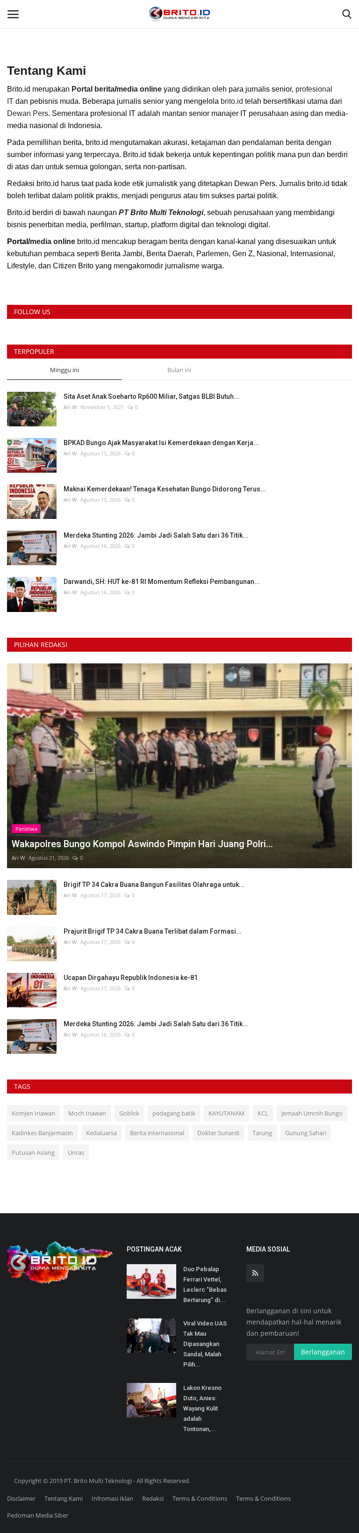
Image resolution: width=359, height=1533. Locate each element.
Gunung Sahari (305, 1133)
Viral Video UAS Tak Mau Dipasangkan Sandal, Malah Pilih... (205, 1344)
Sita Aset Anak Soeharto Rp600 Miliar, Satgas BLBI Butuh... (151, 396)
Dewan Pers (27, 113)
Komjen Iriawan (33, 1113)
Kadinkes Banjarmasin (42, 1133)
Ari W (70, 406)
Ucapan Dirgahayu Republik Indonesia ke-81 (131, 977)
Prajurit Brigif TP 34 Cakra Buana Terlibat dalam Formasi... (153, 931)
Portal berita (93, 89)
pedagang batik (173, 1113)
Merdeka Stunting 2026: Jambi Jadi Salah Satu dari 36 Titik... (156, 535)
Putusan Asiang (33, 1152)
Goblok (129, 1113)
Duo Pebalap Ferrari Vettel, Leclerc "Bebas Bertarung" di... (205, 1284)
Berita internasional (157, 1133)
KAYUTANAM (226, 1113)
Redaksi (153, 1498)
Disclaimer (21, 1498)
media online (139, 89)
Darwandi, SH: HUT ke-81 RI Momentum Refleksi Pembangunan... (162, 581)
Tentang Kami (63, 1498)
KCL (263, 1113)
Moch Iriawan (87, 1113)
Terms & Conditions (199, 1498)
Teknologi (184, 212)
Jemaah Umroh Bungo (312, 1113)
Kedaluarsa (101, 1133)
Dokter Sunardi (218, 1133)
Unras (76, 1152)
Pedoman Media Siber (37, 1515)
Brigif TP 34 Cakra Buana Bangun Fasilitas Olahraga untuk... (154, 884)
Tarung (262, 1133)
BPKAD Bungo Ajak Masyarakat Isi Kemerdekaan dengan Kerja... (161, 442)
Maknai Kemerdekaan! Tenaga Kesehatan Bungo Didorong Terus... (165, 489)
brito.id (232, 101)
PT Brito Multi (142, 212)
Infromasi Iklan (112, 1498)
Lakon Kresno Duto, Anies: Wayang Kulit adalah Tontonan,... (202, 1408)
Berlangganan (323, 1351)
